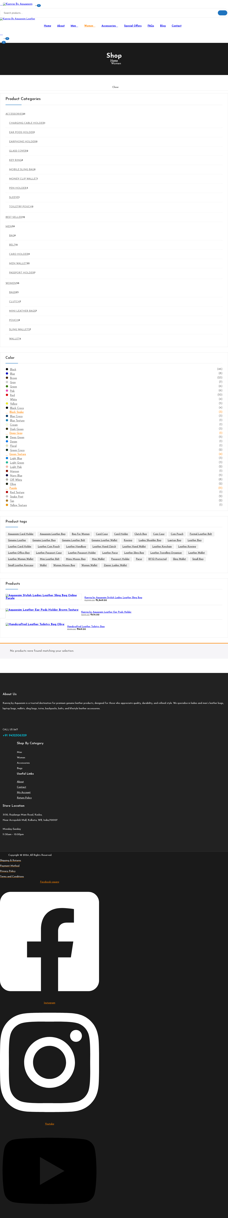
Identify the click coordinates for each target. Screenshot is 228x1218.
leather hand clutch (104, 546)
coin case (158, 534)
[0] (1, 41)
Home (47, 26)
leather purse (110, 552)
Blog (163, 26)
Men (74, 26)
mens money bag (76, 559)
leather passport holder (82, 552)
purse (139, 559)
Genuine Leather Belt (73, 540)
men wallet (98, 559)
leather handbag (76, 546)
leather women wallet (20, 559)
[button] (36, 4)
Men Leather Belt (49, 559)
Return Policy (24, 798)
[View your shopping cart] (5, 37)
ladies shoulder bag (150, 540)
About (61, 26)
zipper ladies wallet (115, 565)
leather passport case (49, 552)
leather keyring (187, 546)
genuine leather (17, 540)
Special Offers (133, 26)
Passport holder (120, 559)
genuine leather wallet (104, 540)
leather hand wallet (134, 546)
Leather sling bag (134, 552)
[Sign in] (1, 34)
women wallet (89, 565)
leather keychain (162, 546)
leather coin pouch (49, 546)
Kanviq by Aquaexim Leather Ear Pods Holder (106, 612)
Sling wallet (179, 559)
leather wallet (196, 552)
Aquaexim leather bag (52, 534)
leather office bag (19, 552)
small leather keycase (20, 565)
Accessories (109, 26)
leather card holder (19, 546)
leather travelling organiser (166, 552)
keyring (128, 540)
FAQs (151, 26)
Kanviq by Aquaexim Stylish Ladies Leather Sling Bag (113, 597)
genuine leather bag (44, 540)
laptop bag (174, 540)
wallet (43, 565)
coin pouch (177, 534)
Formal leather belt (201, 534)
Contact (177, 26)
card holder (121, 534)
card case (102, 534)
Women (89, 26)
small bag (197, 559)
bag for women (81, 534)
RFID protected (157, 559)
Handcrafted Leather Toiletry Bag (86, 626)
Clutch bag (140, 534)
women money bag (64, 565)
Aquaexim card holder (20, 534)
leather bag (194, 540)
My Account (24, 792)
